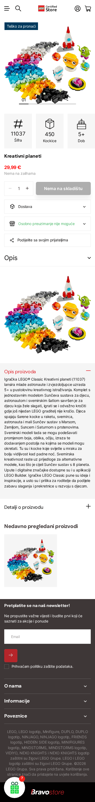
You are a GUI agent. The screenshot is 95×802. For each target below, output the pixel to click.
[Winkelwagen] (88, 8)
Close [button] (47, 686)
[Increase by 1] (27, 188)
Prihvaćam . (42, 666)
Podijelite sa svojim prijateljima (42, 240)
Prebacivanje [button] (89, 258)
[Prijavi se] (77, 8)
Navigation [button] (7, 8)
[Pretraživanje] (18, 8)
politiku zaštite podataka (51, 666)
